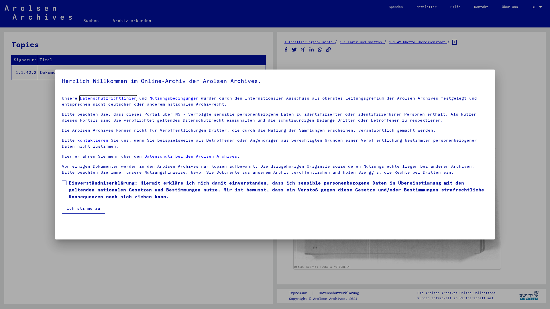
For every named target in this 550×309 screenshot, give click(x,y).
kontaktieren (92, 140)
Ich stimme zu (83, 208)
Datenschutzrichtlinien (108, 98)
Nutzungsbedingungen (174, 98)
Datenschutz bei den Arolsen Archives (190, 156)
